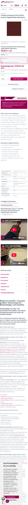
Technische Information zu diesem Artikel (10, 203)
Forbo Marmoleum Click (18, 435)
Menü (5, 5)
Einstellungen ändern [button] (11, 500)
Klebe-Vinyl (14, 347)
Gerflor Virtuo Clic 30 (6, 396)
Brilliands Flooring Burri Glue (7, 352)
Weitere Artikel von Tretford (8, 214)
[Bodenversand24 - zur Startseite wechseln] (7, 2)
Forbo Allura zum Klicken (7, 398)
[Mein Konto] (22, 5)
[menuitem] (4, 5)
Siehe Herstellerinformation (15, 206)
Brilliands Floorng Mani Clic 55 (8, 405)
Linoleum (4, 430)
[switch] (3, 503)
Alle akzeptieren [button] (11, 497)
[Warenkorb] (25, 5)
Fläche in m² (4, 58)
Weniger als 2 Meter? (18, 89)
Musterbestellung (13, 84)
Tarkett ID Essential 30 (12, 351)
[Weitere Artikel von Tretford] (24, 19)
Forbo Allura (8, 349)
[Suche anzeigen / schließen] (11, 5)
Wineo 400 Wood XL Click (7, 400)
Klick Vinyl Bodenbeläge (7, 379)
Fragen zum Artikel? (6, 213)
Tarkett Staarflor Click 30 (6, 403)
